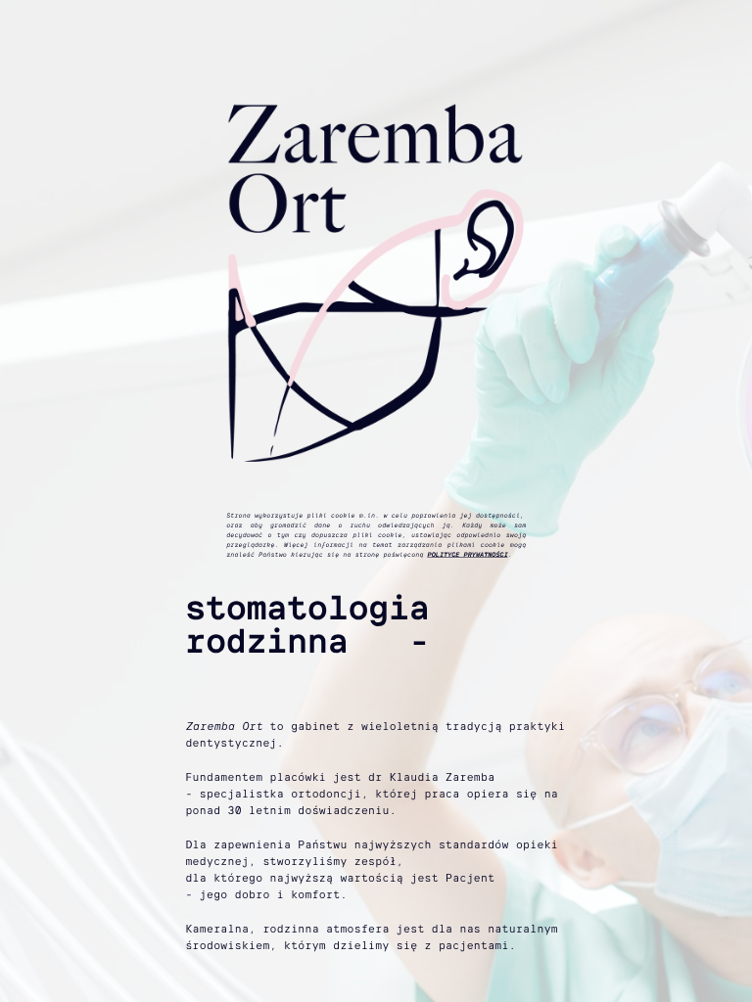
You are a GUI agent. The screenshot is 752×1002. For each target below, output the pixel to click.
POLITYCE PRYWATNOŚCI (467, 554)
